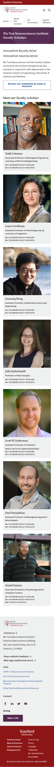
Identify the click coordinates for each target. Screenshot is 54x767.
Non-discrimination (36, 753)
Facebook (5, 704)
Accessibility (33, 757)
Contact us (9, 633)
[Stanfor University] (12, 2)
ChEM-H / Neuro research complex (18, 672)
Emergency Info (13, 750)
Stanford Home (13, 740)
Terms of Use (33, 740)
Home (6, 21)
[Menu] (44, 10)
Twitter (19, 704)
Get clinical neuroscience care (16, 676)
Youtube (26, 704)
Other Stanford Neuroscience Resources (21, 688)
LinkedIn (12, 704)
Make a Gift (12, 718)
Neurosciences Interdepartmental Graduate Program (22, 682)
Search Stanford (14, 746)
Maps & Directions (15, 743)
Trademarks (33, 750)
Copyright (32, 746)
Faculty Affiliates (47, 21)
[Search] (49, 10)
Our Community (32, 21)
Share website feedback (16, 656)
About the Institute (18, 21)
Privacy (31, 743)
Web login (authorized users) (18, 660)
